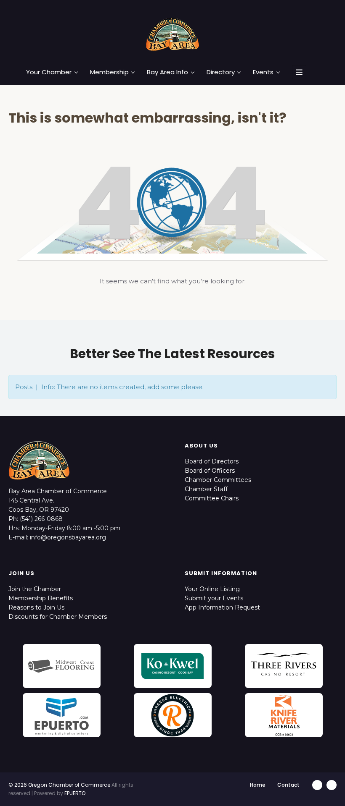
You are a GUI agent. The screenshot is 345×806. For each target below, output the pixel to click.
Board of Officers (210, 470)
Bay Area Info (167, 72)
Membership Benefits (40, 598)
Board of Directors (212, 461)
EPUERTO (74, 793)
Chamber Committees (218, 480)
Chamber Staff (206, 489)
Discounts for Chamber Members (57, 616)
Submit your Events (214, 598)
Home (257, 784)
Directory (221, 72)
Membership (109, 72)
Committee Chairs (212, 498)
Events (263, 72)
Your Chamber (49, 72)
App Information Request (222, 607)
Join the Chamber (34, 589)
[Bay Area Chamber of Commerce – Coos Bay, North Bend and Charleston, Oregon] (172, 34)
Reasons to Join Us (36, 607)
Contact (288, 784)
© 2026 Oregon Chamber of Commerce (59, 784)
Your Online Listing (212, 589)
